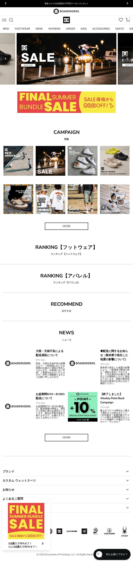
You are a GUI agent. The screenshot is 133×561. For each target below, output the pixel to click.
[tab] (42, 80)
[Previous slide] (6, 59)
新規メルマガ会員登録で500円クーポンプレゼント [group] (66, 3)
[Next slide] (127, 59)
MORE (67, 226)
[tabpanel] (66, 59)
